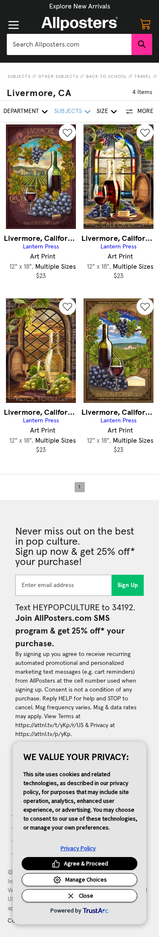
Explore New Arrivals (79, 6)
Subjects (19, 76)
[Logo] (80, 23)
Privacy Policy (78, 848)
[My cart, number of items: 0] (145, 23)
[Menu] (13, 25)
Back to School (106, 76)
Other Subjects (58, 76)
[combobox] (69, 44)
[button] (79, 6)
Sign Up (127, 585)
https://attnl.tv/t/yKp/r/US (49, 725)
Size (102, 111)
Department (21, 111)
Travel (142, 76)
